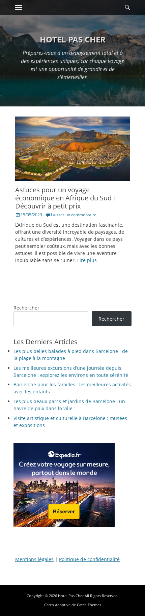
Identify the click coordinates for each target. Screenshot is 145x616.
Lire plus (87, 260)
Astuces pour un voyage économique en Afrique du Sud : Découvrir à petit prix (65, 197)
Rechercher (26, 307)
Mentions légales (34, 559)
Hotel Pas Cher (73, 39)
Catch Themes (89, 604)
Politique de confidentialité (89, 559)
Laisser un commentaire (73, 215)
